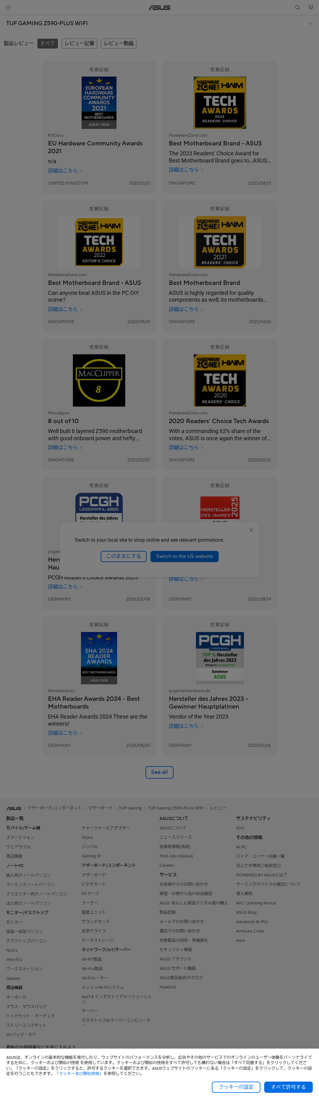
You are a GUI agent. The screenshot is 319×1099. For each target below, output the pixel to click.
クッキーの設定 (236, 1087)
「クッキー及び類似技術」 (79, 1073)
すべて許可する (288, 1087)
